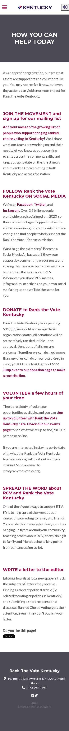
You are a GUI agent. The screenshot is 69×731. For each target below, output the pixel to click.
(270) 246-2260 (36, 687)
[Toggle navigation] (4, 7)
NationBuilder (42, 706)
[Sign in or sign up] (65, 7)
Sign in (35, 702)
